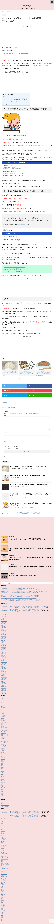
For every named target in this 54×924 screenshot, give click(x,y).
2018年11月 (4, 692)
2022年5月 (3, 637)
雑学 (2, 793)
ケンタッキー (4, 727)
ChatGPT (3, 707)
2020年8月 (3, 664)
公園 (2, 763)
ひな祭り (3, 716)
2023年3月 (3, 630)
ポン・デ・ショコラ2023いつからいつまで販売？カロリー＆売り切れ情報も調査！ (20, 595)
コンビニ (3, 731)
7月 (2, 705)
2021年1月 (3, 658)
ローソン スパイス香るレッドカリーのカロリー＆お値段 (15, 99)
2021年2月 (3, 656)
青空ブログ (27, 6)
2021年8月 (3, 648)
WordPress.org (4, 806)
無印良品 (3, 782)
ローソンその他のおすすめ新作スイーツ (13, 101)
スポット (3, 737)
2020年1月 (3, 674)
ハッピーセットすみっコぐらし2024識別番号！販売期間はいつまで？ (28, 539)
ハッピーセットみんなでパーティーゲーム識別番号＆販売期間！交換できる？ (30, 566)
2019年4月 (3, 685)
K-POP (2, 710)
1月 (2, 699)
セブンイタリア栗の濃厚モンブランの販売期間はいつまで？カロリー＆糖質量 (23, 513)
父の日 (2, 783)
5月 (2, 702)
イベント (3, 723)
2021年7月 (3, 649)
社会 (2, 786)
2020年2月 (3, 673)
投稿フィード (4, 803)
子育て (2, 767)
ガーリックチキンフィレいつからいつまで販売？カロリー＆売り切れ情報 (18, 598)
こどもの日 (3, 715)
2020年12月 (4, 659)
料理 (2, 772)
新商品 (4, 404)
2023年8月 (3, 623)
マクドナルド (4, 750)
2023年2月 (3, 632)
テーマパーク (4, 742)
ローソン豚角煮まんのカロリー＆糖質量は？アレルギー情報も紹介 (28, 466)
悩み (2, 770)
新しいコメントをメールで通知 (11, 446)
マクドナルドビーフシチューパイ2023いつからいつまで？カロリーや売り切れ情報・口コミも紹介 (24, 591)
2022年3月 (3, 638)
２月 (2, 795)
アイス (2, 719)
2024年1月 (3, 616)
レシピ (2, 756)
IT (1, 709)
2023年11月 (4, 619)
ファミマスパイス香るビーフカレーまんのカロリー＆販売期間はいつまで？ (9, 372)
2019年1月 (3, 689)
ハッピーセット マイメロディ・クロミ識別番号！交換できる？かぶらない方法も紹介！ (21, 600)
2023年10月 (4, 621)
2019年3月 (3, 686)
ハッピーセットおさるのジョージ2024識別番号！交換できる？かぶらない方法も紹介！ (21, 589)
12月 (2, 698)
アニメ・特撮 (4, 722)
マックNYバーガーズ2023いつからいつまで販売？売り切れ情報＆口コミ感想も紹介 (21, 599)
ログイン (3, 802)
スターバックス (4, 735)
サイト (5, 441)
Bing (2, 706)
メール (5, 436)
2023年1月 (3, 633)
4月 (2, 701)
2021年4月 (3, 653)
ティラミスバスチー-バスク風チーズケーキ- (14, 267)
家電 (2, 768)
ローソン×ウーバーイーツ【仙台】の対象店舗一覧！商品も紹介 (27, 475)
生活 (2, 785)
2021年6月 (3, 651)
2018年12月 (4, 690)
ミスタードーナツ (5, 752)
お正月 (2, 713)
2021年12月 (4, 642)
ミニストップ (4, 753)
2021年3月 (3, 655)
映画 (2, 774)
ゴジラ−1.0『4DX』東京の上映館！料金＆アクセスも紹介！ (25, 575)
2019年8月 (3, 679)
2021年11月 (4, 644)
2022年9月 (3, 636)
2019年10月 (4, 677)
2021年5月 (3, 652)
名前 (5, 432)
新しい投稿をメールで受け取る (11, 448)
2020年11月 (4, 660)
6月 (2, 704)
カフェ (2, 724)
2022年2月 (3, 640)
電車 (2, 794)
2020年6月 (3, 667)
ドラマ (2, 744)
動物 (2, 764)
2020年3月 (3, 671)
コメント (6, 415)
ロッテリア (3, 757)
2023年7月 (3, 625)
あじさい (3, 712)
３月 (2, 797)
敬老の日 (3, 771)
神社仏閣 (3, 787)
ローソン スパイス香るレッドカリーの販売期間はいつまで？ (16, 98)
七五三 (2, 760)
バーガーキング (4, 745)
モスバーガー (4, 754)
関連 (7, 104)
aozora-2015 (11, 407)
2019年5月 (3, 683)
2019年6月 (3, 682)
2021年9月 (3, 647)
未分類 (2, 776)
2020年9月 (3, 663)
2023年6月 (3, 626)
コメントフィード (5, 805)
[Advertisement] (27, 36)
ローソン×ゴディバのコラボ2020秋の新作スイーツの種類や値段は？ (29, 484)
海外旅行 (3, 780)
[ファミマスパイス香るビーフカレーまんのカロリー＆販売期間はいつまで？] (10, 365)
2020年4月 (3, 670)
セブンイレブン (4, 739)
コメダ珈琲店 (4, 730)
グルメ (2, 726)
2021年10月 (4, 645)
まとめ (5, 102)
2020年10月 (4, 662)
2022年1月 (3, 641)
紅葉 (2, 789)
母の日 (2, 779)
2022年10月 (4, 634)
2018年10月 (4, 693)
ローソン (5, 402)
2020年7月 (3, 666)
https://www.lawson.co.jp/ (23, 224)
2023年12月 (4, 618)
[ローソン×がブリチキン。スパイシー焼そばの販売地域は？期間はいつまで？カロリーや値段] (43, 365)
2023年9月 (3, 622)
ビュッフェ (3, 746)
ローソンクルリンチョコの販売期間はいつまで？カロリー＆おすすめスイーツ (23, 512)
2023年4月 (3, 629)
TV (1, 711)
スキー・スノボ (4, 734)
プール (2, 749)
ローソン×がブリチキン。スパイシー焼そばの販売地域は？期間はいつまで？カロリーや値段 (43, 372)
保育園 (2, 761)
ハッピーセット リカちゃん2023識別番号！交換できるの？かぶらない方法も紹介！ (20, 606)
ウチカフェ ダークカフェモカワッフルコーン (15, 269)
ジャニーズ (3, 733)
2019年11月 (4, 675)
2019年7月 (3, 681)
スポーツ (3, 738)
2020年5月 (3, 668)
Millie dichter (45, 606)
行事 (2, 791)
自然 (2, 790)
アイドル (3, 720)
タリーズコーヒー (5, 741)
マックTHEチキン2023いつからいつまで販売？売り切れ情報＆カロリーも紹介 (19, 596)
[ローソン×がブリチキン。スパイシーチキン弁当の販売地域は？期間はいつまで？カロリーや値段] (27, 365)
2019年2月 (3, 688)
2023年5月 (3, 627)
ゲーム (2, 729)
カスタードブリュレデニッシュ (11, 268)
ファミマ (3, 748)
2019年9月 (3, 678)
